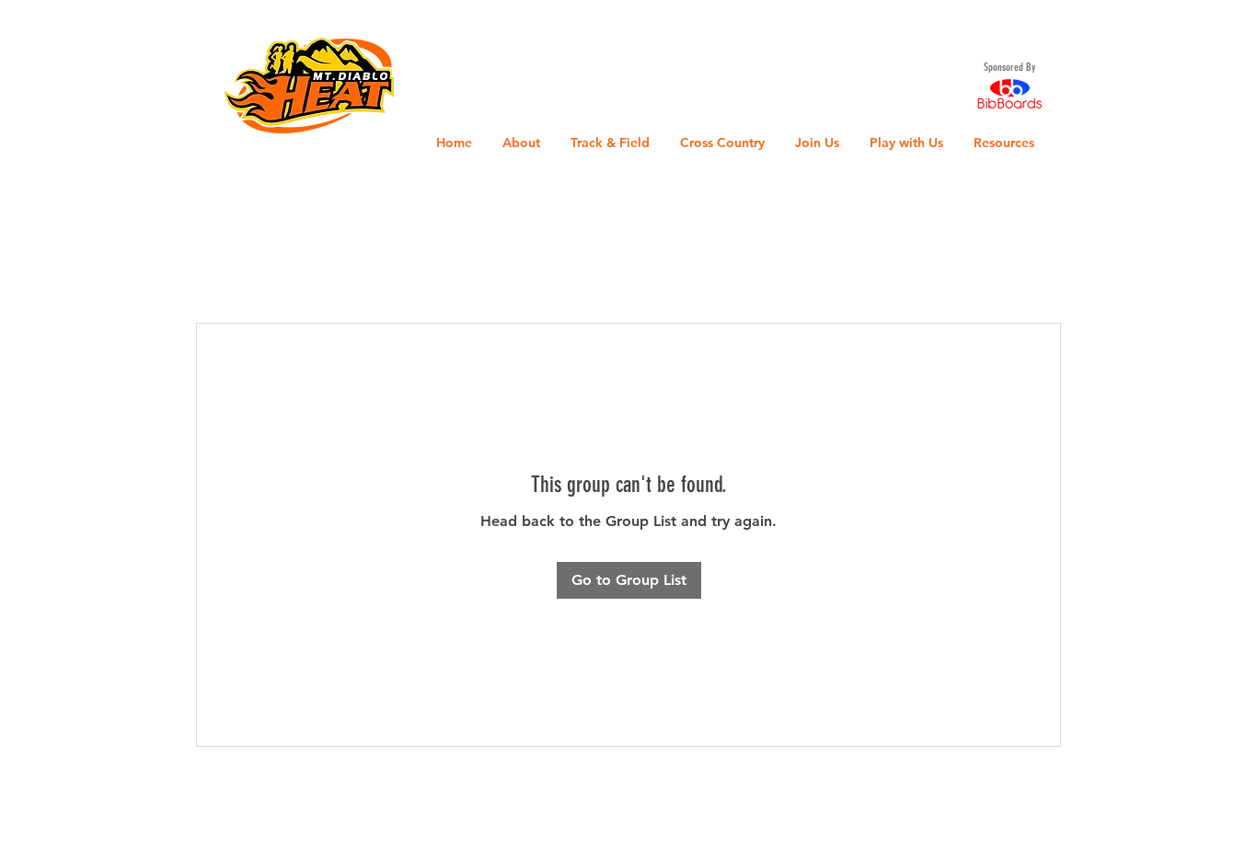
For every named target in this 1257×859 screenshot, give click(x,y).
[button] (31, 27)
